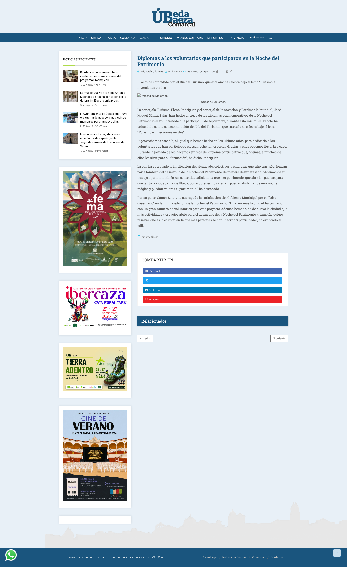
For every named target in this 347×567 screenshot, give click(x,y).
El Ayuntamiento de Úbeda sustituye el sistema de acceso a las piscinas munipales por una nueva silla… (103, 117)
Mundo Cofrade (190, 38)
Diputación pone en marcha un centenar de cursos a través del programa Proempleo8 (100, 76)
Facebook (155, 271)
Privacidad (258, 557)
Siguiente (279, 338)
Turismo (165, 38)
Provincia (235, 38)
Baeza (111, 38)
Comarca (127, 38)
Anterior (145, 338)
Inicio (82, 38)
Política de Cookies (234, 557)
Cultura (147, 38)
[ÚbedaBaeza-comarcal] (173, 16)
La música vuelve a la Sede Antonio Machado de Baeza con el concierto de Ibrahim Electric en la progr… (103, 96)
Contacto (277, 557)
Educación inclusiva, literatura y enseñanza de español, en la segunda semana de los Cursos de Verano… (102, 140)
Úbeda (96, 38)
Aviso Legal (210, 557)
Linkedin (154, 290)
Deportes (215, 38)
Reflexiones (257, 37)
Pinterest (154, 299)
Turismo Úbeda (149, 236)
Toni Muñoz (175, 71)
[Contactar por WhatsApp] (11, 555)
